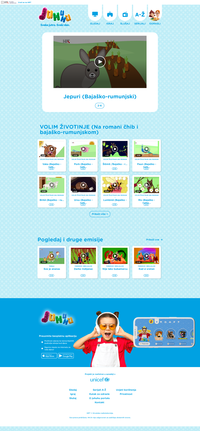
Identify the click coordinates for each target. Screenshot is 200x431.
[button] (100, 61)
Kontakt (99, 402)
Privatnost (126, 394)
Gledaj (73, 389)
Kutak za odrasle (99, 394)
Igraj (73, 394)
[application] (99, 62)
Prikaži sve (152, 239)
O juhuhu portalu (99, 398)
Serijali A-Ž (99, 389)
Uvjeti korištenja (126, 389)
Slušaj (72, 398)
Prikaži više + (100, 214)
